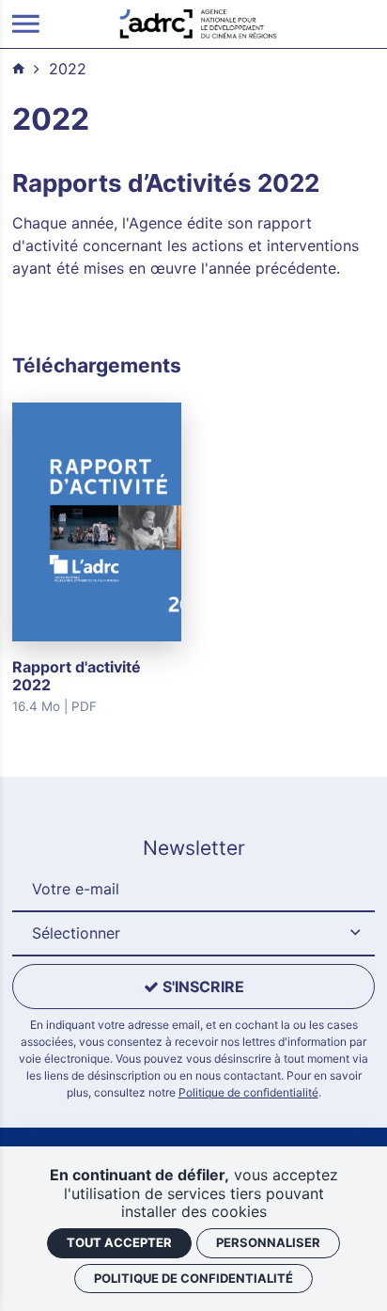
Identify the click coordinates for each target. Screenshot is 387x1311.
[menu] (25, 24)
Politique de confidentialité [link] (193, 1278)
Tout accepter (119, 1242)
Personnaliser (268, 1242)
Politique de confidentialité (248, 1092)
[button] (193, 933)
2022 (67, 68)
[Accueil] (198, 22)
